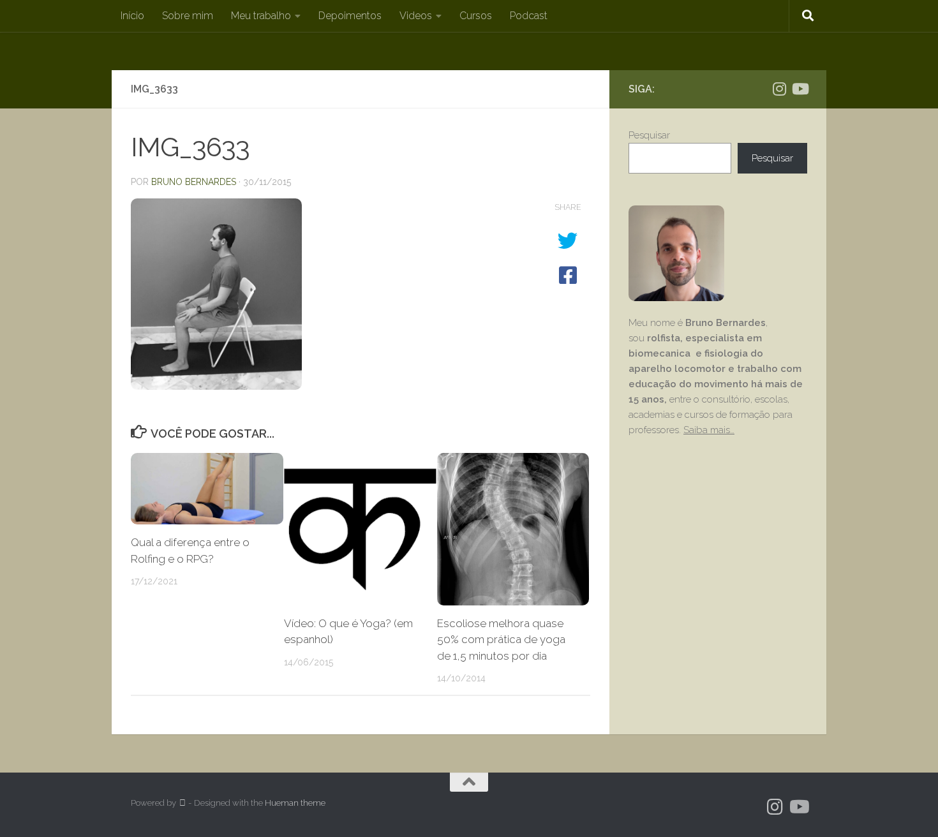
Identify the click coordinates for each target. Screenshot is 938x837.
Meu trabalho (261, 16)
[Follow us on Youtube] (799, 88)
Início (132, 16)
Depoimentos (350, 16)
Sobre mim (187, 16)
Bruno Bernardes (193, 182)
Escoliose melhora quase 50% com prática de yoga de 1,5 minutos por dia (501, 639)
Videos (415, 16)
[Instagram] (779, 88)
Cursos (475, 16)
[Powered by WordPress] (182, 803)
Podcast (528, 16)
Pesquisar (649, 135)
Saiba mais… (708, 430)
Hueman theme (295, 803)
